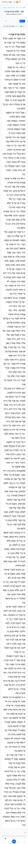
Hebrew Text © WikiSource (21, 835)
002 (21, 7)
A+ (25, 832)
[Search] (14, 2)
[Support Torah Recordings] (17, 2)
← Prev (5, 21)
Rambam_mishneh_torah (9, 7)
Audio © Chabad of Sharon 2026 (8, 835)
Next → (22, 21)
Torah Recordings (6, 2)
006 (17, 7)
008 (24, 7)
